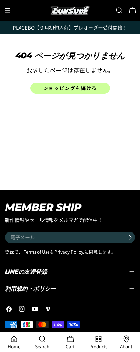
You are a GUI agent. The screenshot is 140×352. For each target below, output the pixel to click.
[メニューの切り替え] (7, 10)
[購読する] (129, 237)
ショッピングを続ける (70, 88)
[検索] (119, 10)
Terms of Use (36, 251)
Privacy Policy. (69, 251)
